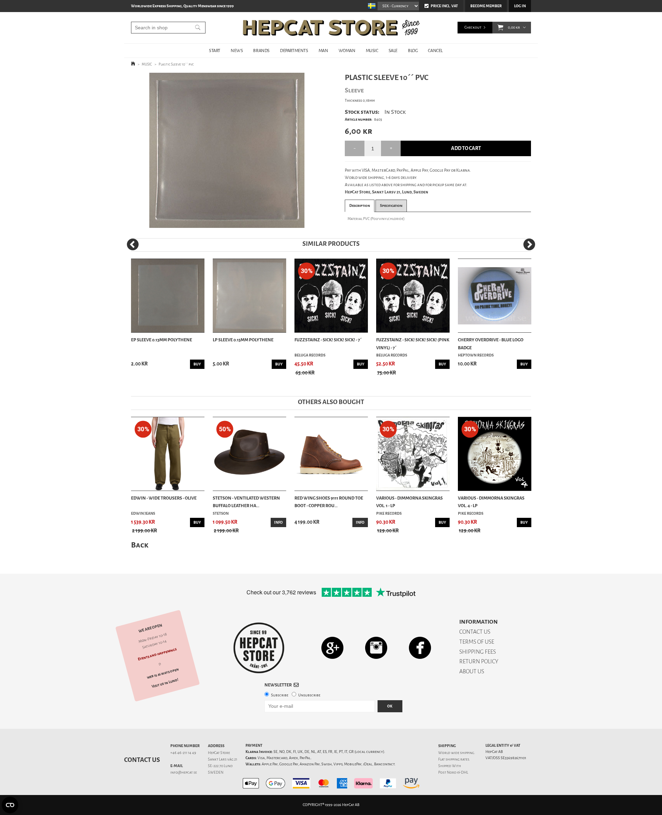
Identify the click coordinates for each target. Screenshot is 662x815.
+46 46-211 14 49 (183, 752)
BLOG (413, 50)
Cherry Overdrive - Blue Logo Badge (490, 343)
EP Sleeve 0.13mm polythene (161, 340)
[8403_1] (226, 150)
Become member (486, 6)
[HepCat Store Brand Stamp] (259, 648)
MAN (323, 50)
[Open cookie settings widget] (10, 805)
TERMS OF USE (476, 641)
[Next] (529, 244)
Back (139, 545)
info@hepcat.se (183, 772)
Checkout (472, 27)
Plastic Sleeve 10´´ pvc (176, 64)
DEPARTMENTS (294, 50)
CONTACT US (474, 631)
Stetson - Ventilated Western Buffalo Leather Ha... (246, 502)
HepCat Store (219, 752)
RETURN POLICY (478, 661)
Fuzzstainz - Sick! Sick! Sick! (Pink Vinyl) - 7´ (412, 343)
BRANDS (261, 50)
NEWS (237, 50)
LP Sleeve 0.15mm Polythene (243, 340)
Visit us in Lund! (165, 683)
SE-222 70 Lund (220, 765)
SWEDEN (215, 772)
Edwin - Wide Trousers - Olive (164, 498)
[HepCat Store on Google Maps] (332, 647)
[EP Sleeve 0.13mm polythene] (167, 295)
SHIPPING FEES (477, 651)
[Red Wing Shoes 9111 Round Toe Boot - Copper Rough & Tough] (331, 454)
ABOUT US (471, 671)
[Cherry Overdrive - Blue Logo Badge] (494, 295)
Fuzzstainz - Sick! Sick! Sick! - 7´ (328, 340)
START (214, 50)
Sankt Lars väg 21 (222, 759)
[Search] (197, 27)
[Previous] (133, 244)
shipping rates (457, 759)
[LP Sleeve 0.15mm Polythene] (249, 295)
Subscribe (279, 695)
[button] (500, 27)
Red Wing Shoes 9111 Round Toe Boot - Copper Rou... (328, 502)
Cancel (435, 50)
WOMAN (347, 50)
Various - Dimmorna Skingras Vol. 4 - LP (491, 502)
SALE (393, 50)
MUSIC (372, 50)
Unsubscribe (309, 695)
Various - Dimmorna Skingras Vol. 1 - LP (409, 502)
